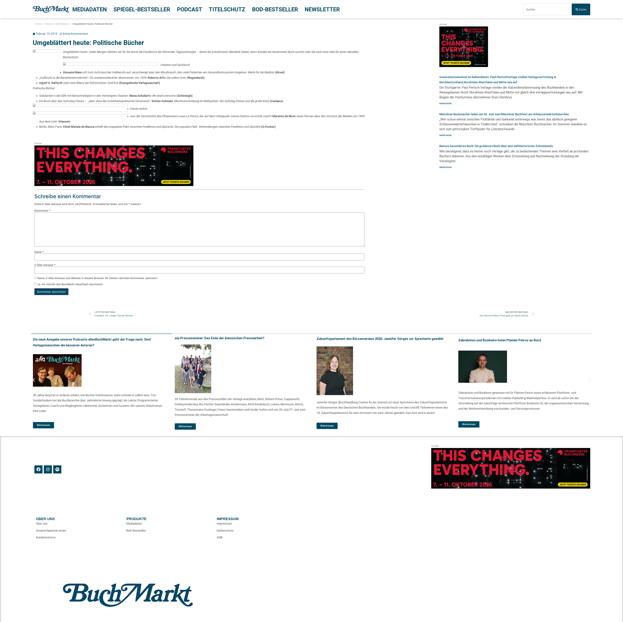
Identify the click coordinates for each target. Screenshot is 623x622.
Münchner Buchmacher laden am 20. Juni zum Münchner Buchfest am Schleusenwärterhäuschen (504, 114)
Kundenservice (45, 537)
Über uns (42, 523)
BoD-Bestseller (275, 9)
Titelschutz (227, 9)
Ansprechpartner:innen (51, 530)
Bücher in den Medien (56, 23)
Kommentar (42, 210)
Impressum (224, 523)
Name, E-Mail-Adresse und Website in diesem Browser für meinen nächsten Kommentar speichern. (97, 278)
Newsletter (322, 9)
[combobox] (547, 9)
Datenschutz (225, 530)
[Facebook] (38, 469)
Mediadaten (89, 9)
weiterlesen (445, 103)
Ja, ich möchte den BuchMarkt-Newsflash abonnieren (70, 284)
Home (38, 23)
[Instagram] (48, 469)
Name (39, 252)
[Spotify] (57, 469)
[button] (33, 380)
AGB (219, 537)
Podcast (189, 9)
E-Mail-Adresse (44, 265)
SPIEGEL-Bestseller (141, 9)
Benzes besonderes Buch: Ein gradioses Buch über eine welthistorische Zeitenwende (496, 146)
